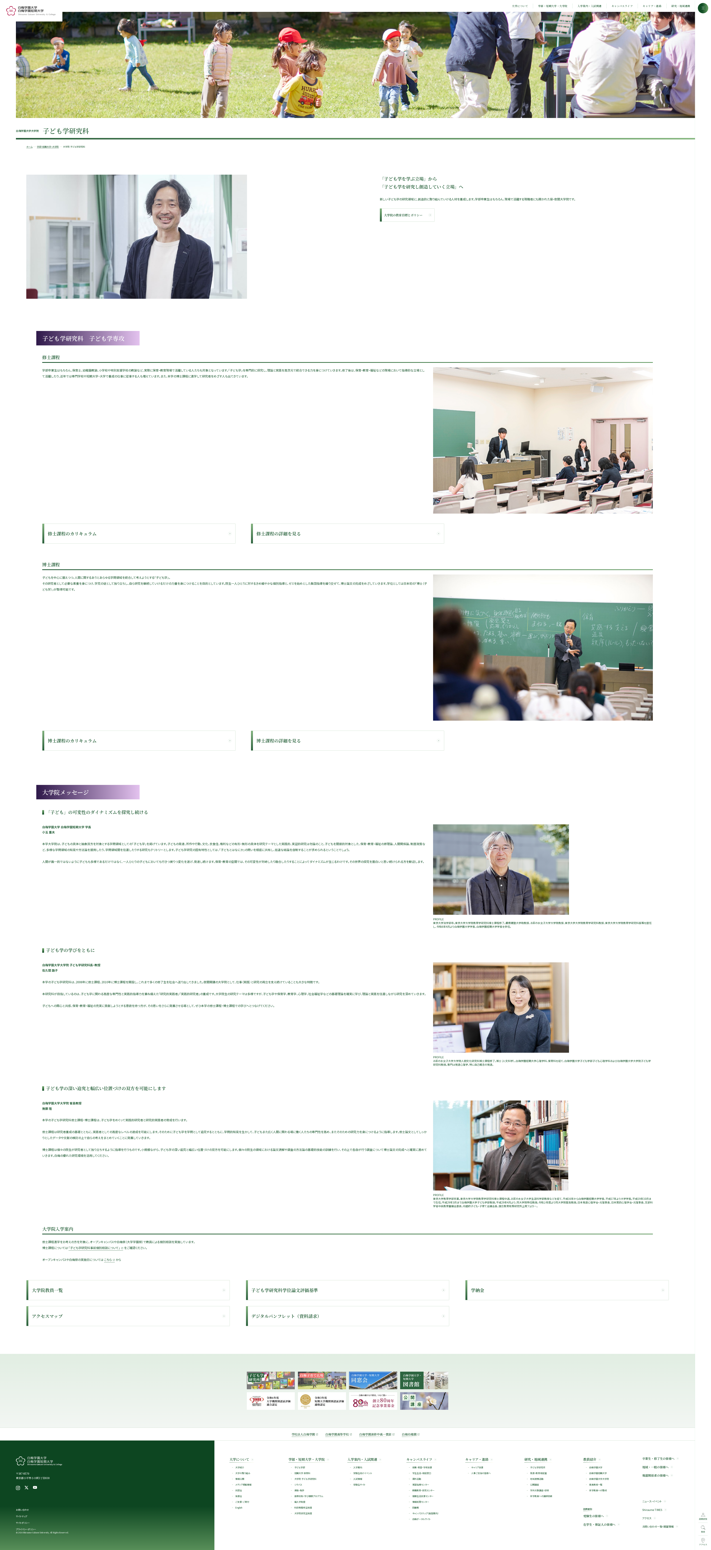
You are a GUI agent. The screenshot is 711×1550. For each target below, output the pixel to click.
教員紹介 (589, 1459)
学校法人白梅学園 (303, 1434)
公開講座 (534, 1484)
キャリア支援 (477, 1467)
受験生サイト (359, 1484)
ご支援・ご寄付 (242, 1501)
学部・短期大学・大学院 (553, 6)
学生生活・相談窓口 (421, 1473)
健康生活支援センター (423, 1496)
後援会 (238, 1496)
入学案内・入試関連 (590, 6)
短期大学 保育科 (302, 1473)
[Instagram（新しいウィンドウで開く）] (18, 1488)
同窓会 (238, 1490)
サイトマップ (21, 1516)
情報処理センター (420, 1501)
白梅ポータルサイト (421, 1519)
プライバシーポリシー (26, 1529)
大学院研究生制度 (303, 1513)
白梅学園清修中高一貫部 (375, 1434)
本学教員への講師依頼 (541, 1496)
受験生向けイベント (362, 1473)
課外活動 (416, 1478)
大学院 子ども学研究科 (305, 1478)
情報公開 (239, 1478)
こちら (108, 1259)
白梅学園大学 (595, 1467)
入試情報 (357, 1478)
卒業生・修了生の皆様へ (658, 1458)
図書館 (415, 1507)
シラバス (298, 1484)
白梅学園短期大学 (598, 1473)
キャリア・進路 (652, 6)
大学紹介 (239, 1467)
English (238, 1507)
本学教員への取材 (598, 1490)
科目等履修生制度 (303, 1507)
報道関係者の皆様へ (655, 1475)
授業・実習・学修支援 (422, 1467)
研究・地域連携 (680, 6)
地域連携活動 (536, 1478)
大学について (520, 6)
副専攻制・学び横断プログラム (308, 1496)
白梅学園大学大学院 (599, 1478)
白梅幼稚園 (409, 1434)
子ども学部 (299, 1467)
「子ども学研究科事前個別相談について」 (94, 1248)
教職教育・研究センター (423, 1490)
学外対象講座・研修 (539, 1490)
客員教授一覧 (595, 1484)
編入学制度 (299, 1501)
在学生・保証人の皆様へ (599, 1524)
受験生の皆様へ (593, 1516)
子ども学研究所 (537, 1467)
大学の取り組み (242, 1473)
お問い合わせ (22, 1509)
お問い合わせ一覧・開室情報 (658, 1526)
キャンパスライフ (622, 6)
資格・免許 (299, 1490)
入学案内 (357, 1467)
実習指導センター (420, 1484)
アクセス (647, 1518)
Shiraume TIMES (652, 1510)
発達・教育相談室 (538, 1473)
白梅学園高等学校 (337, 1434)
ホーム (29, 146)
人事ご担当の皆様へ (481, 1473)
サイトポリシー (23, 1522)
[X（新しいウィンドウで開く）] (26, 1488)
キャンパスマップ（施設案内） (425, 1513)
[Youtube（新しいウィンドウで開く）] (35, 1488)
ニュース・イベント (652, 1501)
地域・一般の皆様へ (655, 1467)
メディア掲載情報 (243, 1484)
